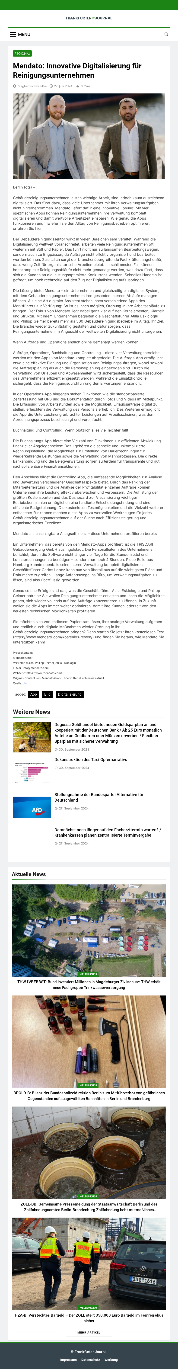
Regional (22, 53)
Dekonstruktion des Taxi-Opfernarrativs (90, 759)
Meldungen (88, 974)
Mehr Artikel (89, 1332)
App (33, 694)
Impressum (68, 1360)
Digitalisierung (70, 694)
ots (25, 683)
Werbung (111, 1360)
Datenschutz (90, 1360)
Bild (47, 694)
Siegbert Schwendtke (32, 86)
